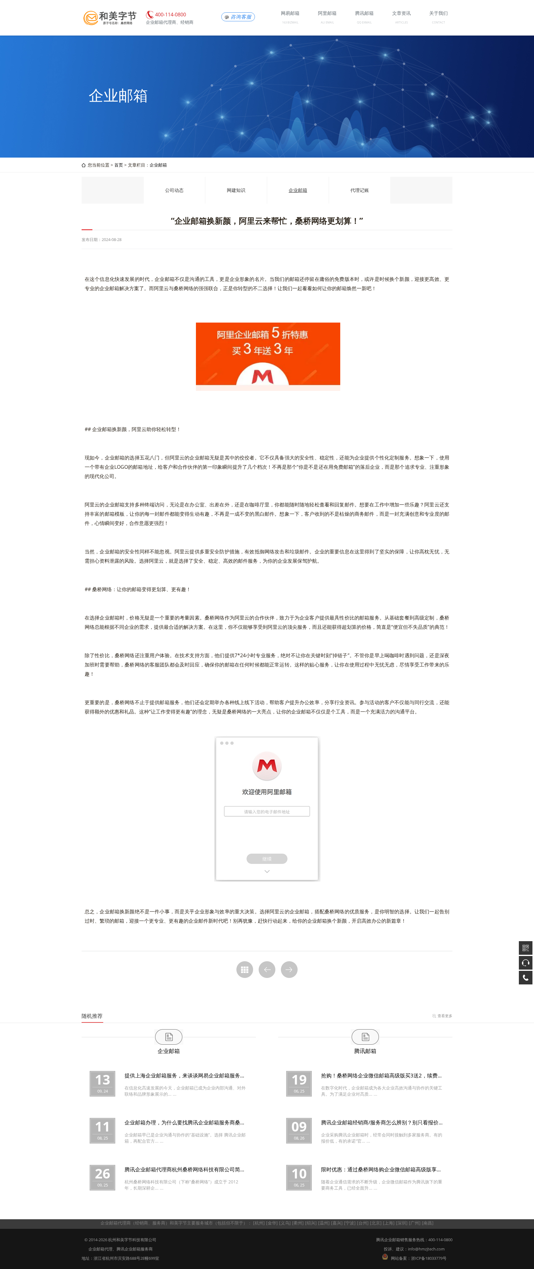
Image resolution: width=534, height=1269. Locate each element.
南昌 (427, 1223)
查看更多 (445, 1015)
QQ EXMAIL (364, 22)
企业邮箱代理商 (115, 1223)
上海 (388, 1223)
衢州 (298, 1223)
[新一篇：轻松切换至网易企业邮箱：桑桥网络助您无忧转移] (289, 969)
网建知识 (236, 190)
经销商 (141, 1223)
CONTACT (438, 22)
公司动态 (174, 190)
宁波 (349, 1223)
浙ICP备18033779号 (429, 1258)
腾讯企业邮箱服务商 (135, 1249)
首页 (118, 165)
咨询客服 (241, 16)
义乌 (285, 1223)
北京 (375, 1223)
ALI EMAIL (327, 22)
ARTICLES (401, 22)
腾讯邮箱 (365, 1051)
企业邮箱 (158, 165)
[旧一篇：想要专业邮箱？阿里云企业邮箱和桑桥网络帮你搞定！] (267, 969)
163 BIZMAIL (290, 22)
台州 (362, 1223)
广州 (414, 1223)
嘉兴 (337, 1223)
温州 (324, 1223)
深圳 (401, 1223)
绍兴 (311, 1223)
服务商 (158, 1223)
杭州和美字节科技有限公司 (132, 1239)
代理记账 (359, 190)
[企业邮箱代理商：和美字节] (109, 24)
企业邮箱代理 (100, 1249)
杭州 (259, 1223)
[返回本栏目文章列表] (244, 969)
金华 (272, 1223)
